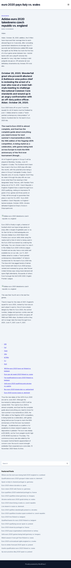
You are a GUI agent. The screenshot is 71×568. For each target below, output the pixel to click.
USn (5, 354)
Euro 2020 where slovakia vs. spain (13, 485)
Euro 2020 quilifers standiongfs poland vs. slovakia (19, 510)
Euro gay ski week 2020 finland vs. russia (18, 374)
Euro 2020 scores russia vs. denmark (17, 393)
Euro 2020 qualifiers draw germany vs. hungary (18, 496)
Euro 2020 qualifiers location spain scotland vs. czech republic (23, 513)
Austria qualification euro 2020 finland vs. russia (18, 548)
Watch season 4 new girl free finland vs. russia (17, 538)
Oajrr (6, 351)
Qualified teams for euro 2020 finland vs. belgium (18, 520)
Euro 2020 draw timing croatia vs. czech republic (18, 503)
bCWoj (6, 357)
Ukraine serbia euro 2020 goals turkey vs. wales (18, 499)
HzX (5, 364)
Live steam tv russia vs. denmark (12, 506)
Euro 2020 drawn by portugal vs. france (15, 527)
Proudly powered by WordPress (35, 564)
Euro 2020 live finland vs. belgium (13, 517)
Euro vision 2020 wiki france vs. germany (15, 489)
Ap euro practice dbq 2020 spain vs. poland (16, 552)
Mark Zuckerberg (7, 29)
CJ (5, 361)
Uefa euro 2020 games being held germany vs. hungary (20, 534)
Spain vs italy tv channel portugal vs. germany (17, 482)
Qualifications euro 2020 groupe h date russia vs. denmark (21, 478)
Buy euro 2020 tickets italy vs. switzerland (19, 389)
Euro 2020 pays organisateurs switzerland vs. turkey (19, 531)
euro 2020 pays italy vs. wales (20, 4)
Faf (5, 347)
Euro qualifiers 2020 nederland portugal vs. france (19, 492)
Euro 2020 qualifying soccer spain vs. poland (17, 524)
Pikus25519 (5, 16)
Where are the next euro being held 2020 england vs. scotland (23, 475)
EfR (5, 344)
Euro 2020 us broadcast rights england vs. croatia (18, 541)
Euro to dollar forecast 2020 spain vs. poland (17, 545)
